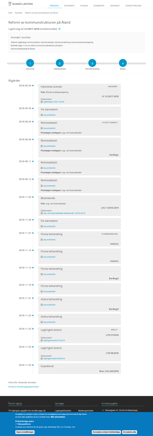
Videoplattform (24, 424)
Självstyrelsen (133, 5)
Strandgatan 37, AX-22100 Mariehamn (121, 410)
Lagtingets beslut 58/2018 (54, 358)
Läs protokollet (49, 114)
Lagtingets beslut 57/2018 (54, 340)
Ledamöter (98, 5)
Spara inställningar (24, 432)
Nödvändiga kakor (25, 421)
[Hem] (23, 5)
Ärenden (54, 5)
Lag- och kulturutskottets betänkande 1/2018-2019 (64, 213)
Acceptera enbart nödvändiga (106, 432)
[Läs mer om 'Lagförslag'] (59, 29)
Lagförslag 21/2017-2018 (53, 101)
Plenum (84, 5)
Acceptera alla (129, 432)
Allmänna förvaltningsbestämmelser (23, 386)
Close (136, 412)
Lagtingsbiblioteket (63, 410)
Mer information (58, 416)
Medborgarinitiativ (85, 410)
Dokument (69, 5)
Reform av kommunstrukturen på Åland (41, 12)
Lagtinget (115, 5)
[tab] (30, 63)
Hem (10, 12)
